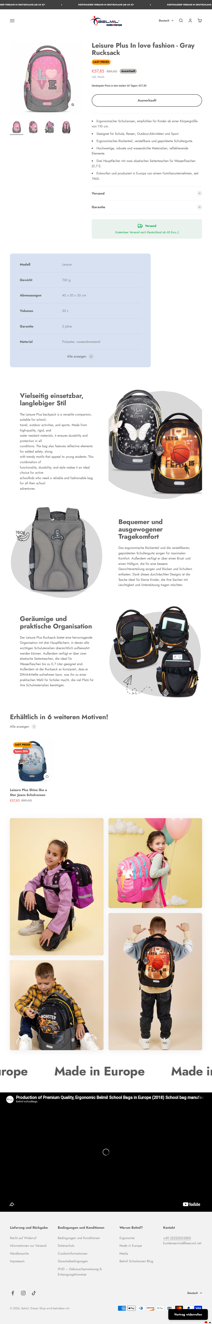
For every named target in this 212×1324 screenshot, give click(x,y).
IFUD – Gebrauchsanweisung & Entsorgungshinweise (80, 1272)
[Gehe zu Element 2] (33, 127)
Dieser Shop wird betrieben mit (49, 1308)
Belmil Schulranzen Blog (136, 1261)
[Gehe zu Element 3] (49, 127)
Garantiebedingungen (73, 1261)
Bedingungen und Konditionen (79, 1238)
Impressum (17, 1261)
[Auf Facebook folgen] (13, 1293)
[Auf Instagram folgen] (23, 1293)
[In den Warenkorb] (47, 776)
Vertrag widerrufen (188, 1314)
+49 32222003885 (177, 1238)
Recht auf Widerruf (23, 1238)
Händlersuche (19, 1253)
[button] (208, 1322)
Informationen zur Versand (28, 1245)
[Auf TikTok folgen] (34, 1293)
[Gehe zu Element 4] (66, 127)
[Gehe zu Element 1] (16, 127)
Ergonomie (127, 1238)
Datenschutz (66, 1245)
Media (123, 1253)
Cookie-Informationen (72, 1253)
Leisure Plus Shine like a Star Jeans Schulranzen (28, 792)
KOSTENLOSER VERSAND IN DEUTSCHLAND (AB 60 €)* (60, 4)
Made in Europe (130, 1245)
